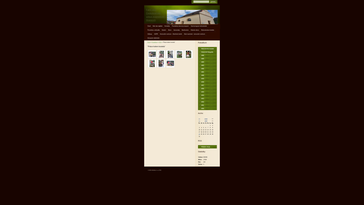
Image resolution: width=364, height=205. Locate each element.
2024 (202, 62)
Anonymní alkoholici (153, 38)
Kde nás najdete (157, 26)
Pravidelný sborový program (180, 26)
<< (199, 118)
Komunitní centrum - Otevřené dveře (171, 34)
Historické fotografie (207, 52)
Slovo (169, 30)
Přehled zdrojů (205, 147)
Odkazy (149, 34)
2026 (202, 55)
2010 (202, 108)
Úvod (149, 26)
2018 (202, 82)
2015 (202, 92)
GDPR (156, 34)
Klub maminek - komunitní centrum (194, 34)
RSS (160, 170)
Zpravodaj (176, 30)
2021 (202, 72)
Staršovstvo (185, 30)
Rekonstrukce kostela (207, 30)
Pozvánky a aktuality (153, 30)
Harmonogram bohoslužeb (199, 26)
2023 (202, 65)
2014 (202, 95)
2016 (202, 88)
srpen (205, 118)
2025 (202, 58)
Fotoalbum (154, 42)
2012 (202, 102)
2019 (202, 78)
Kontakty (167, 26)
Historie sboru (195, 30)
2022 (202, 68)
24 (199, 134)
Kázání (164, 30)
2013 (202, 98)
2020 (202, 75)
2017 (202, 85)
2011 (160, 42)
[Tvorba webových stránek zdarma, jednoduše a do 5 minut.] (158, 170)
